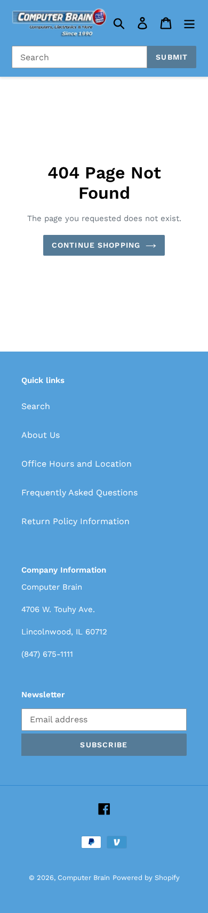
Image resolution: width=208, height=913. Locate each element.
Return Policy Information (75, 521)
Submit (172, 57)
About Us (40, 435)
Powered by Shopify (146, 878)
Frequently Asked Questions (79, 492)
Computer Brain (84, 878)
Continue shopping (96, 245)
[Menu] (189, 23)
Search (35, 406)
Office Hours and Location (76, 464)
